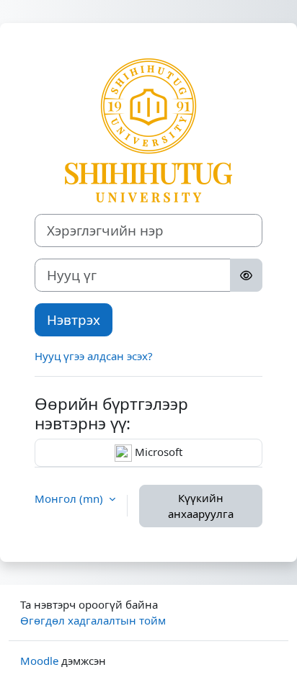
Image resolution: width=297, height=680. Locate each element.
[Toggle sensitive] (246, 275)
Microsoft (157, 451)
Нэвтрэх (73, 319)
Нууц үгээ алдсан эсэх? (94, 356)
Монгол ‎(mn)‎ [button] (70, 498)
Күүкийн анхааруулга (201, 506)
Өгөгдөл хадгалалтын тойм (93, 620)
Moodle (39, 660)
